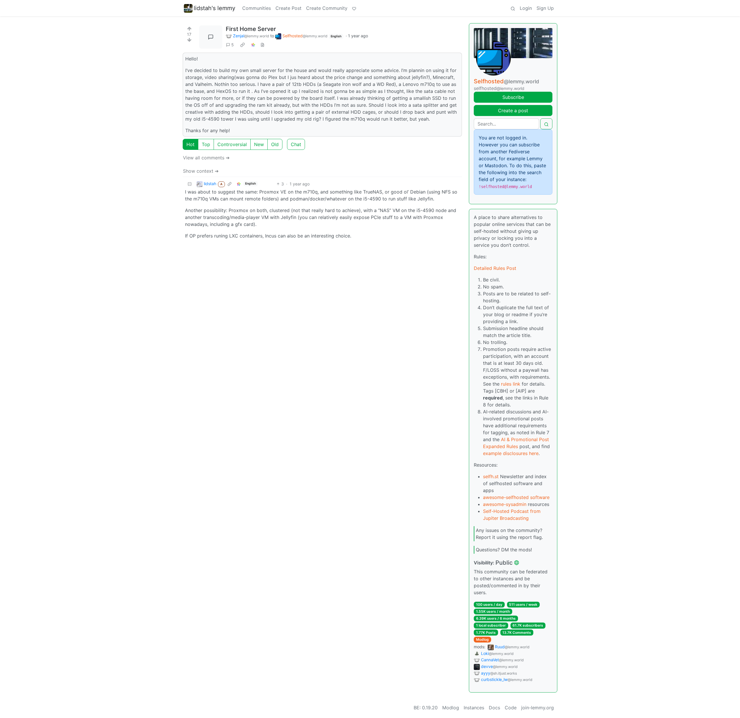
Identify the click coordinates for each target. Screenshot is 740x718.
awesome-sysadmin (504, 504)
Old (275, 144)
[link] (242, 44)
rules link (510, 384)
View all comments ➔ (206, 158)
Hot (190, 144)
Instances (474, 707)
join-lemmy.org (537, 707)
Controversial (232, 144)
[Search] (512, 8)
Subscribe (513, 97)
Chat (296, 144)
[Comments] (210, 37)
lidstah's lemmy (214, 8)
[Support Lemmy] (354, 8)
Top (206, 144)
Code (511, 707)
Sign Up (545, 8)
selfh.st (491, 476)
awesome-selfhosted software (516, 497)
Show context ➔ (201, 171)
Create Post (288, 8)
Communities (256, 8)
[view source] (262, 44)
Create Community (326, 8)
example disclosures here (511, 453)
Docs (494, 707)
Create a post (513, 110)
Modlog (482, 639)
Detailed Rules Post (495, 268)
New (259, 144)
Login (526, 8)
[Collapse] (189, 183)
